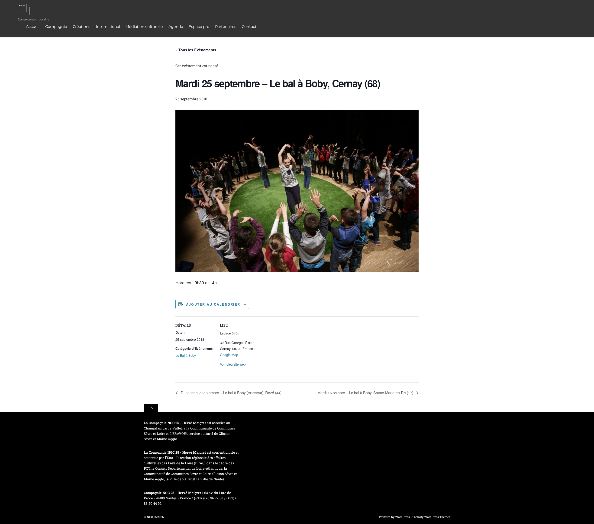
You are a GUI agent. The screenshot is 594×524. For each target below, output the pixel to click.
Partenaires (225, 26)
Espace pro (199, 26)
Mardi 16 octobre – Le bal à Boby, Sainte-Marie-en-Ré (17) (365, 392)
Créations (81, 26)
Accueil (32, 26)
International (108, 26)
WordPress (402, 517)
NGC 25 (152, 517)
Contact (249, 26)
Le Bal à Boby (185, 355)
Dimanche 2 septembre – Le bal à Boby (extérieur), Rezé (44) (230, 392)
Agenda (175, 26)
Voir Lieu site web (233, 364)
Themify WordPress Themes (431, 517)
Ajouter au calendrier (213, 304)
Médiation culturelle (144, 26)
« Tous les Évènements (195, 49)
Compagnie (56, 26)
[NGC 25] (23, 12)
